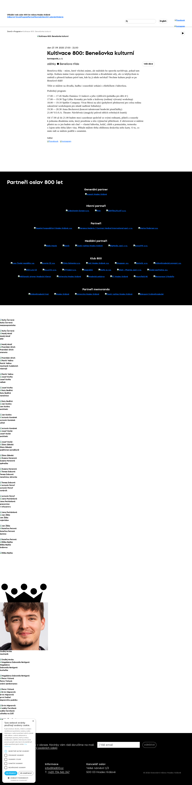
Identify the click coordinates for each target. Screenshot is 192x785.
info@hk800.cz (54, 768)
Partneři (31, 17)
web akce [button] (148, 64)
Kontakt (38, 17)
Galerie (60, 17)
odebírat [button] (149, 745)
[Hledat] (127, 21)
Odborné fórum (14, 17)
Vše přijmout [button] (11, 773)
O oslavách (52, 17)
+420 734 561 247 (59, 772)
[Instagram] (179, 25)
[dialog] (19, 751)
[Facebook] (180, 19)
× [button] (33, 721)
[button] (18, 778)
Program (24, 17)
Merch (44, 17)
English (163, 21)
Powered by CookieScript (19, 780)
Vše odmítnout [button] (26, 773)
